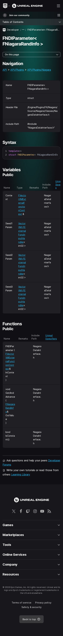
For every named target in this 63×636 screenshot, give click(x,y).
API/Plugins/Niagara (39, 69)
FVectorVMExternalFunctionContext (10, 361)
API (5, 69)
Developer (13, 29)
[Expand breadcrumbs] (23, 29)
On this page (12, 54)
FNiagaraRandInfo (10, 408)
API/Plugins (17, 69)
